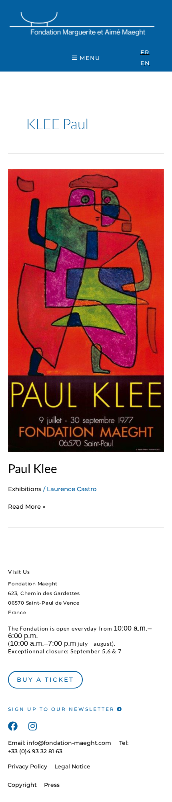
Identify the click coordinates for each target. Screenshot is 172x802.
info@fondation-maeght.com (69, 742)
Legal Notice (72, 766)
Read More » (27, 506)
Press (52, 784)
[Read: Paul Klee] (86, 310)
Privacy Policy (27, 766)
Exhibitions (25, 489)
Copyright (22, 784)
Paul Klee (32, 468)
